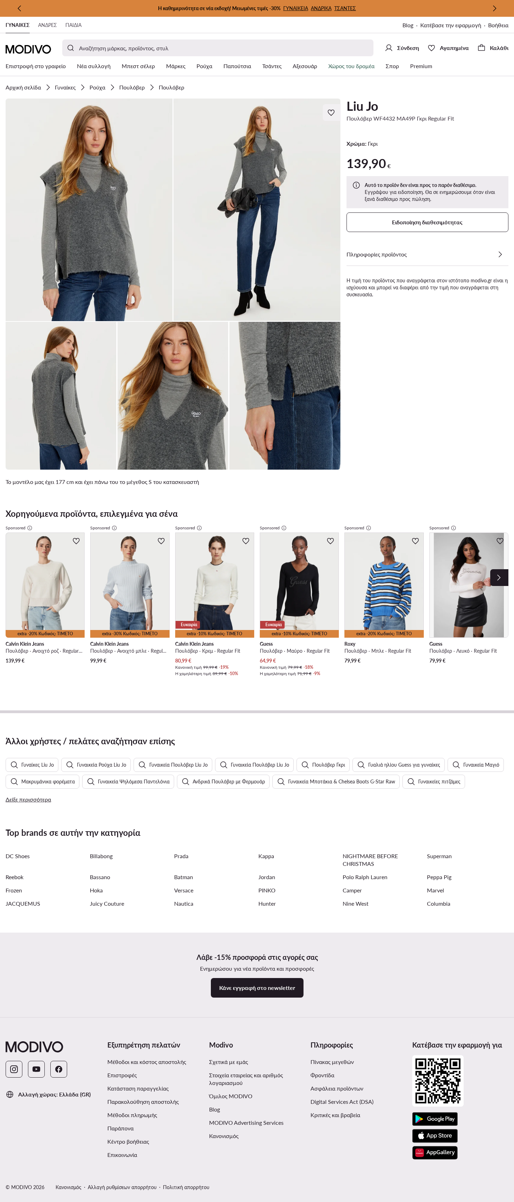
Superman (439, 856)
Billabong (101, 856)
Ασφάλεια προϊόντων (336, 1088)
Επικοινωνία (122, 1154)
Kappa (266, 856)
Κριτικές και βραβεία (335, 1115)
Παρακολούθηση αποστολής (143, 1101)
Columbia (438, 903)
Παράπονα (120, 1128)
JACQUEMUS (23, 903)
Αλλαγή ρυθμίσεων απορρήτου (122, 1187)
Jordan (266, 877)
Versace (183, 890)
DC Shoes (18, 856)
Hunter (267, 903)
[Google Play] (435, 1119)
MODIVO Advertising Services (246, 1122)
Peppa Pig (439, 877)
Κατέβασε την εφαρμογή (450, 25)
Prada (181, 856)
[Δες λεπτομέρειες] (500, 254)
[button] (89, 210)
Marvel (435, 890)
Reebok (14, 877)
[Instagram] (14, 1069)
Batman (183, 877)
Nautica (183, 903)
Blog (407, 25)
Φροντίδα (322, 1075)
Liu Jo (362, 106)
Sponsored (16, 527)
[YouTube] (36, 1069)
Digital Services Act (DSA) (341, 1101)
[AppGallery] (435, 1153)
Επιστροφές (122, 1075)
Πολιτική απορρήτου (186, 1187)
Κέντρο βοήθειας (128, 1141)
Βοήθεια (498, 25)
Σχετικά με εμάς (228, 1061)
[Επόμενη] (494, 8)
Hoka (96, 890)
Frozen (14, 890)
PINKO (267, 890)
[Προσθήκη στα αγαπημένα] (332, 112)
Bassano (100, 877)
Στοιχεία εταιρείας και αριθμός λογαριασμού (246, 1079)
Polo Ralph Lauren (365, 877)
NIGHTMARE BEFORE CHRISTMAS (370, 860)
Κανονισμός (223, 1135)
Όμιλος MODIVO (230, 1096)
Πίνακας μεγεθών (332, 1061)
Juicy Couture (107, 903)
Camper (352, 890)
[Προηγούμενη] (19, 8)
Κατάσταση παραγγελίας (138, 1088)
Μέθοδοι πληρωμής (132, 1115)
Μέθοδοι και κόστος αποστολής (146, 1061)
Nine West (356, 903)
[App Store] (435, 1136)
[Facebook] (58, 1069)
